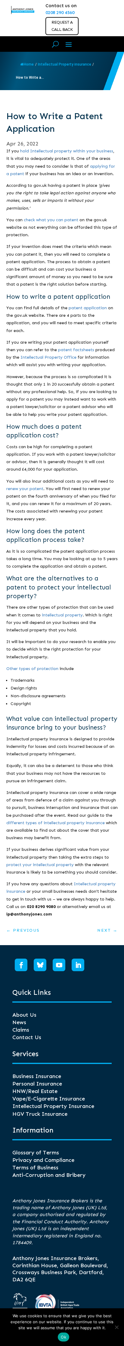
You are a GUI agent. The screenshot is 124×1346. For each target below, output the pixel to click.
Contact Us (26, 1037)
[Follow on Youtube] (59, 965)
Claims (20, 1030)
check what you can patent (51, 219)
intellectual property (62, 615)
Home (29, 64)
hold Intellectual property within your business (66, 151)
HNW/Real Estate (34, 1091)
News (19, 1022)
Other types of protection (32, 668)
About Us (24, 1015)
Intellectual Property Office (48, 357)
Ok (63, 1337)
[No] (116, 1327)
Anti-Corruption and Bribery (48, 1175)
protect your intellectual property (40, 864)
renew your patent (24, 488)
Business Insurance (36, 1076)
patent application (88, 307)
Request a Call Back (62, 26)
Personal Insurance (37, 1083)
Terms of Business (35, 1167)
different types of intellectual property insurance (55, 822)
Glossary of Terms (35, 1152)
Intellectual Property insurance (64, 64)
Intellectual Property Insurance (53, 1106)
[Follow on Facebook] (21, 965)
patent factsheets (76, 349)
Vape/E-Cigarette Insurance (48, 1098)
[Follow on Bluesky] (40, 965)
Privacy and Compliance (43, 1160)
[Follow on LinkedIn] (78, 965)
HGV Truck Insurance (39, 1114)
